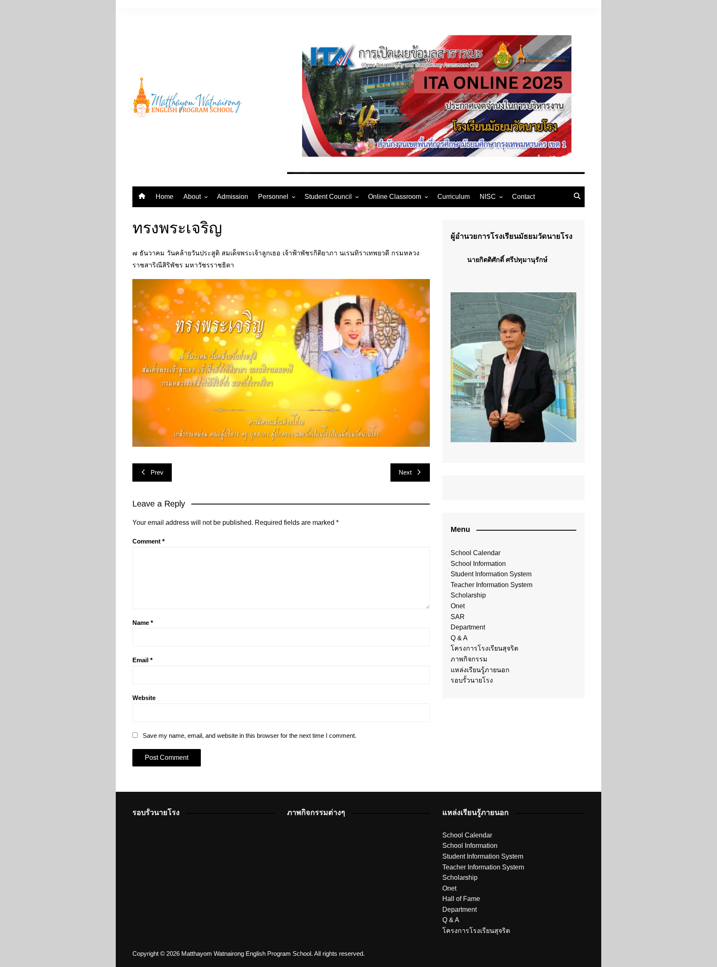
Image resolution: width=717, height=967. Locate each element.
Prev (157, 472)
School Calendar (475, 552)
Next (405, 472)
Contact (523, 196)
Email (142, 659)
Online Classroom (394, 196)
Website (144, 697)
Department (468, 627)
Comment (148, 541)
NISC (488, 196)
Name (142, 622)
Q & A (459, 637)
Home (164, 196)
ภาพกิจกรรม (469, 659)
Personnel (273, 196)
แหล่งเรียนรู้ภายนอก (480, 669)
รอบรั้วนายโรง (472, 680)
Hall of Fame (461, 898)
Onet (458, 606)
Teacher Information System (491, 584)
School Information (478, 563)
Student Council (328, 196)
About (192, 196)
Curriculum (453, 196)
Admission (232, 196)
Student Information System (491, 574)
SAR (458, 616)
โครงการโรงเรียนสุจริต (484, 648)
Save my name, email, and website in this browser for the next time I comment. (249, 735)
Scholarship (468, 595)
